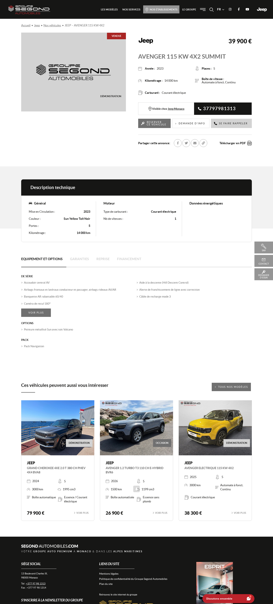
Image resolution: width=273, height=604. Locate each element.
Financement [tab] (129, 259)
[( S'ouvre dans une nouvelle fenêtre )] (127, 600)
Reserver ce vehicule (156, 123)
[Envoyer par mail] (195, 143)
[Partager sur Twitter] (186, 143)
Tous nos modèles (233, 387)
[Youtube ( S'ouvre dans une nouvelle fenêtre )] (247, 9)
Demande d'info (192, 123)
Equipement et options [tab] (42, 259)
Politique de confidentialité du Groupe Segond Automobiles (133, 578)
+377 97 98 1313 (36, 583)
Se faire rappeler (233, 123)
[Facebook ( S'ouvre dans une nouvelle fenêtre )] (239, 9)
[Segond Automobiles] (29, 9)
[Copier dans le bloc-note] (203, 143)
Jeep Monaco (176, 108)
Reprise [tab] (103, 259)
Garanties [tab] (79, 259)
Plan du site (106, 583)
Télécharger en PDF (233, 143)
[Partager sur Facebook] (178, 143)
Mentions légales (108, 573)
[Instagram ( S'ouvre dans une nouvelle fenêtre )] (230, 9)
